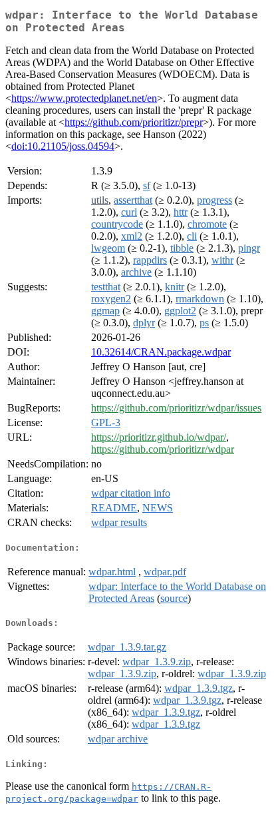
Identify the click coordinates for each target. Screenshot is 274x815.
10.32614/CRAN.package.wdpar (161, 352)
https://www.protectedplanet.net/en (84, 98)
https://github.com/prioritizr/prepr (134, 122)
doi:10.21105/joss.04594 (62, 146)
